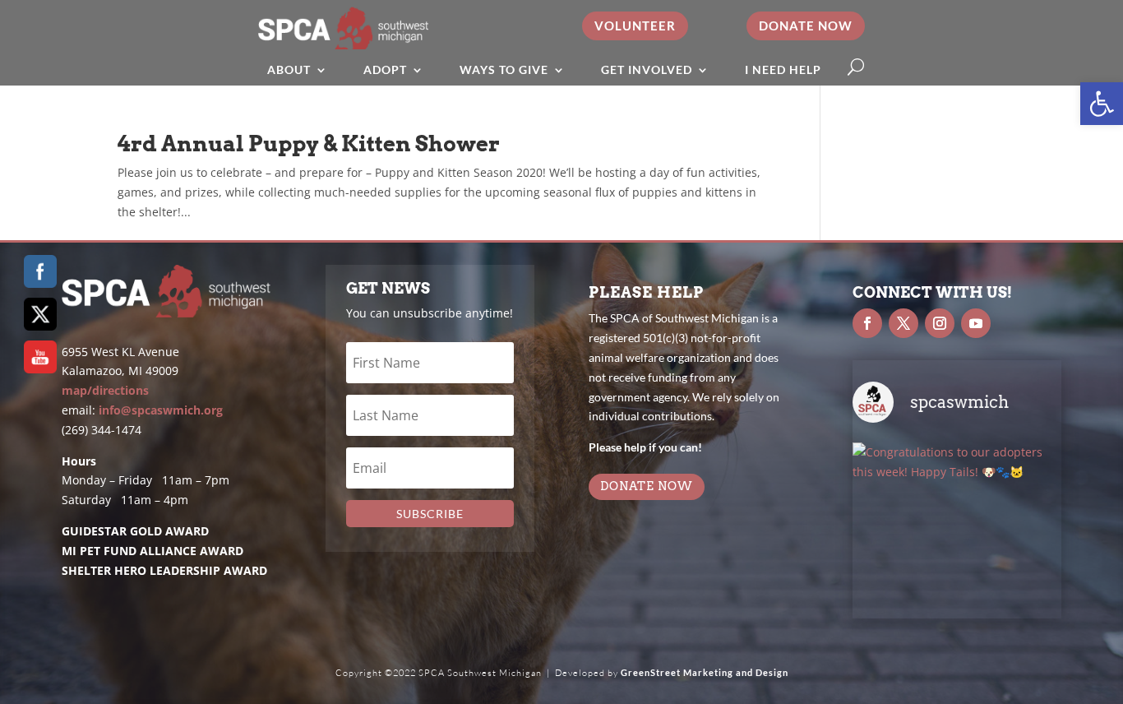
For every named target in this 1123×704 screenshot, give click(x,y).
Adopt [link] (385, 70)
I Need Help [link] (783, 70)
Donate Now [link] (806, 25)
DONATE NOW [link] (646, 486)
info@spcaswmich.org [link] (161, 410)
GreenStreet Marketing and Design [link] (704, 672)
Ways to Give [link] (504, 70)
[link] (1101, 103)
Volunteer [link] (635, 25)
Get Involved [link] (646, 70)
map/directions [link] (105, 390)
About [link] (289, 70)
